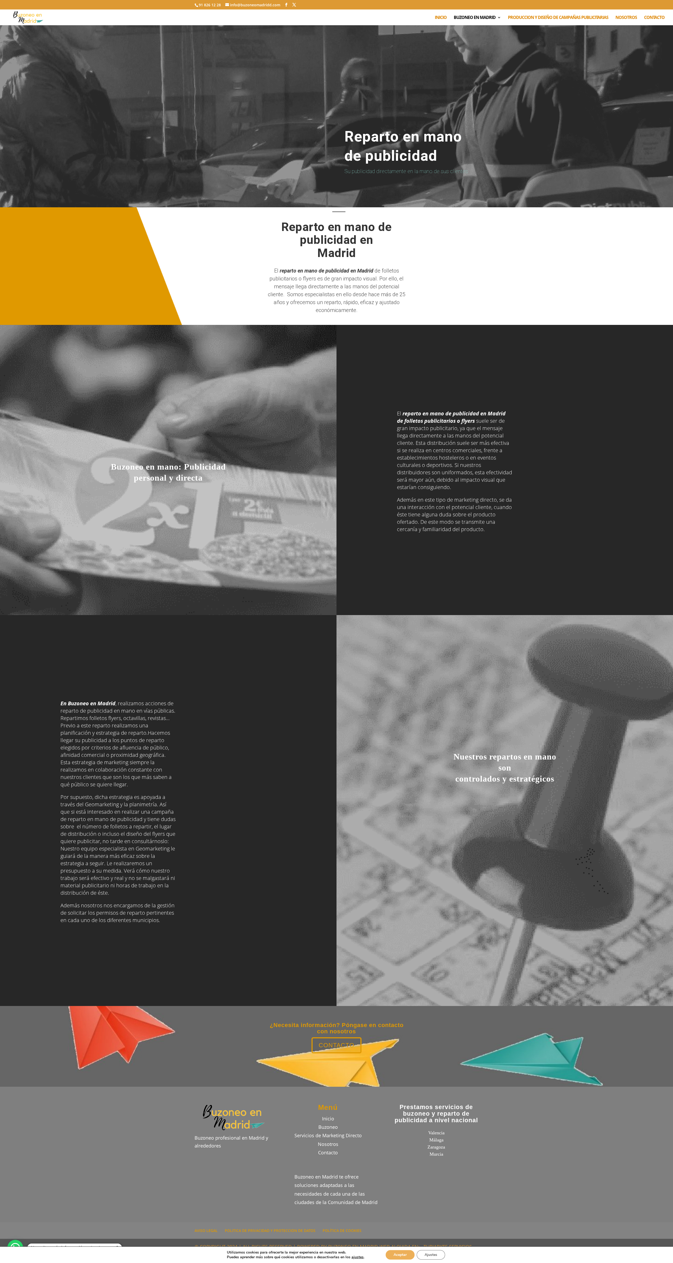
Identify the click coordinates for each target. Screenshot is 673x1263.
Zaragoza (436, 1147)
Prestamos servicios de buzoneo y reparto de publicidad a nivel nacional (436, 1114)
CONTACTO (654, 18)
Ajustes (431, 1254)
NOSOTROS (626, 18)
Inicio (328, 1118)
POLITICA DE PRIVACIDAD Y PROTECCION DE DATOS (270, 1230)
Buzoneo (328, 1127)
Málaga (436, 1140)
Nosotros (328, 1144)
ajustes (357, 1257)
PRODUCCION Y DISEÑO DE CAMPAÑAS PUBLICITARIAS (558, 18)
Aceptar (400, 1254)
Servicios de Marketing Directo (328, 1135)
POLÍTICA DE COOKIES (342, 1230)
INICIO (441, 18)
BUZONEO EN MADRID (475, 18)
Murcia (436, 1154)
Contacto (328, 1152)
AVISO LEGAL (206, 1230)
